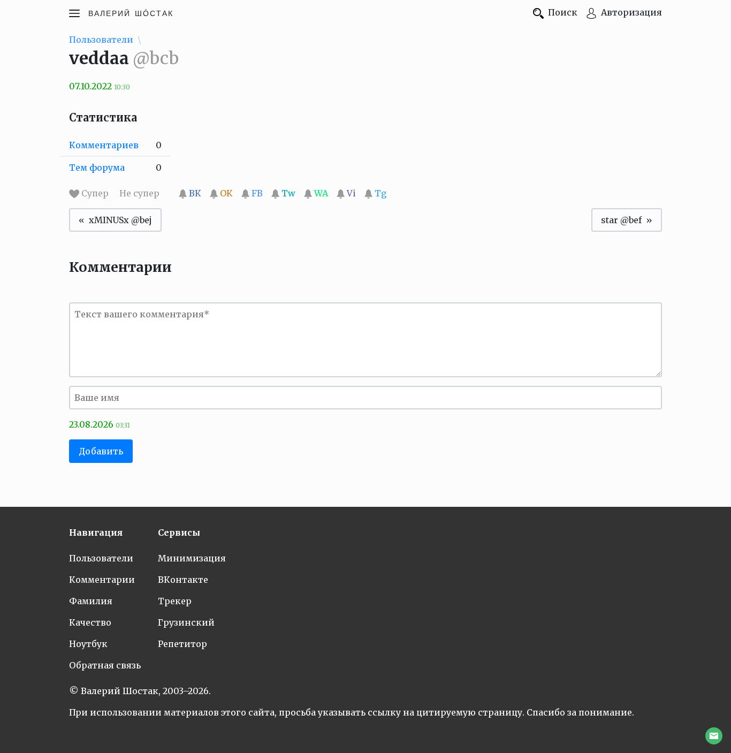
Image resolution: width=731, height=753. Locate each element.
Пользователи (101, 39)
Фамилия (90, 601)
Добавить (101, 451)
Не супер (140, 193)
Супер (95, 193)
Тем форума (97, 167)
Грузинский (186, 622)
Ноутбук (88, 643)
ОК (225, 193)
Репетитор (182, 643)
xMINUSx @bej (120, 220)
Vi (350, 193)
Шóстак (130, 12)
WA (320, 193)
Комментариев (104, 145)
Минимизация (192, 558)
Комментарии (102, 579)
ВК (194, 193)
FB (256, 193)
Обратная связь (105, 665)
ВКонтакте (183, 579)
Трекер (175, 601)
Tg (379, 193)
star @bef (621, 220)
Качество (90, 622)
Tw (287, 193)
